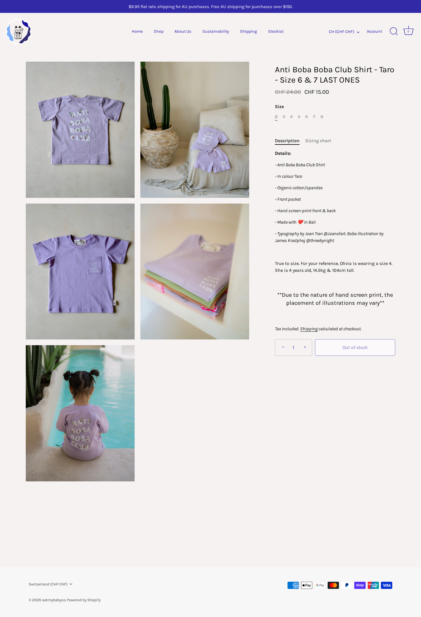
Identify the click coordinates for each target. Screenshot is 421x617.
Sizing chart (318, 140)
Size (279, 106)
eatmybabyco (53, 600)
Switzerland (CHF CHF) (48, 584)
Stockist (276, 31)
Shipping (248, 31)
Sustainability (215, 31)
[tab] (290, 140)
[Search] (393, 31)
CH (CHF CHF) (341, 31)
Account (374, 31)
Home (137, 31)
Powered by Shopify (84, 600)
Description (287, 140)
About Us (182, 31)
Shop (159, 31)
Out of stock (355, 347)
